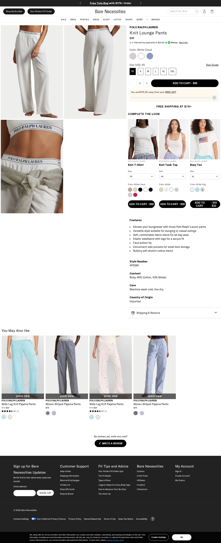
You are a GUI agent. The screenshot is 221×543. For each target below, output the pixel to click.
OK (181, 537)
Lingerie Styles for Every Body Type (114, 485)
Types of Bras (104, 480)
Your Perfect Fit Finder (41, 11)
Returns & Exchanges (69, 480)
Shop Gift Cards (67, 489)
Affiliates (141, 480)
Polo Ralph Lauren (144, 27)
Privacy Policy (74, 519)
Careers (140, 471)
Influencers (142, 489)
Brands (155, 19)
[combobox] (141, 176)
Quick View (23, 396)
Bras (73, 19)
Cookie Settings (158, 537)
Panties (84, 19)
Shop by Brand (66, 493)
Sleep (106, 19)
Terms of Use (110, 519)
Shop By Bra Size (14, 11)
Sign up (45, 492)
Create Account (182, 475)
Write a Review (113, 444)
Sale (63, 19)
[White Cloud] (141, 58)
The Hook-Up (104, 493)
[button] (212, 11)
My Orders (180, 480)
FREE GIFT (170, 92)
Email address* (20, 486)
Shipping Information (69, 475)
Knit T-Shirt (136, 165)
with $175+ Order (110, 3)
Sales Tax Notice (125, 519)
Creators (141, 485)
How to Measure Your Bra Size (112, 489)
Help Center (65, 471)
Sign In (178, 471)
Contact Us (65, 485)
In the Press (142, 475)
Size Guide (212, 64)
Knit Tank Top (168, 165)
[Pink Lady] (133, 58)
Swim (96, 19)
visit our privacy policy (115, 540)
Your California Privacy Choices (51, 519)
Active (117, 19)
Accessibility (141, 519)
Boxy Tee (196, 165)
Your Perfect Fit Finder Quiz (110, 471)
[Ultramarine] (150, 58)
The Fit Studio (104, 475)
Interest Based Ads (92, 519)
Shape (129, 19)
